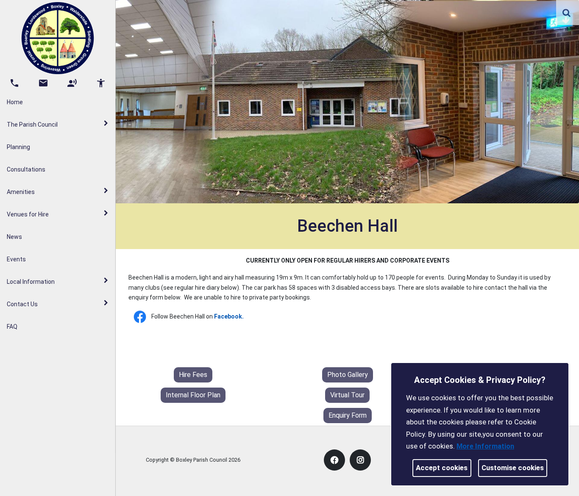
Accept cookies (442, 467)
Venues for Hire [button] (28, 214)
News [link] (14, 236)
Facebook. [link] (229, 316)
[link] (566, 12)
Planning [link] (18, 147)
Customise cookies (513, 467)
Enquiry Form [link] (347, 415)
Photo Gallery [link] (347, 375)
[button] (567, 13)
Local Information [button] (31, 281)
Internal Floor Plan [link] (193, 395)
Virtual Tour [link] (347, 395)
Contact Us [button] (22, 304)
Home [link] (15, 102)
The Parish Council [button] (32, 124)
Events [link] (16, 259)
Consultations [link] (26, 169)
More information (485, 446)
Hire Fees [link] (193, 375)
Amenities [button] (21, 191)
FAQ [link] (12, 326)
